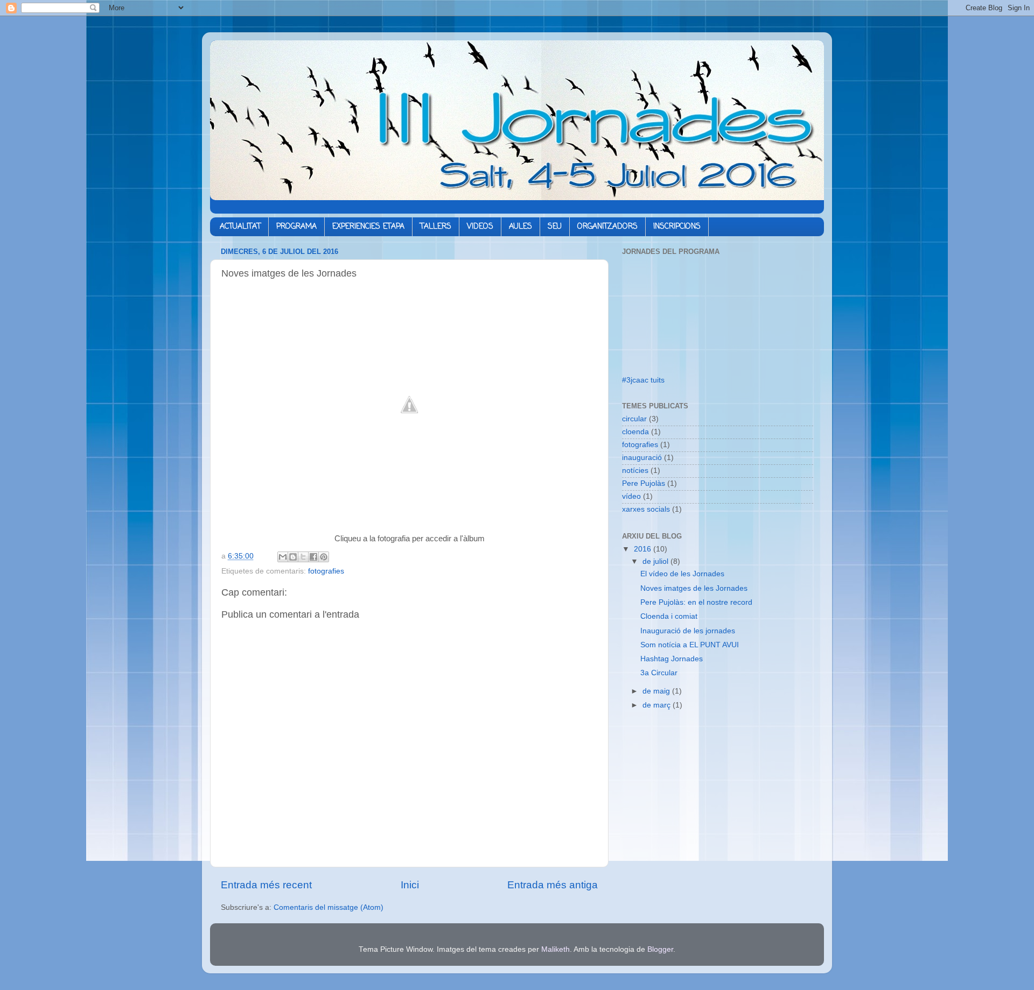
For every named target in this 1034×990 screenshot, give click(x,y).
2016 (643, 549)
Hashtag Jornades (671, 659)
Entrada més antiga (552, 884)
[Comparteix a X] (303, 556)
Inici (410, 884)
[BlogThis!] (293, 556)
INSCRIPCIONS (677, 226)
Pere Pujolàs (643, 483)
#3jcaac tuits (643, 380)
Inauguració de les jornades (687, 631)
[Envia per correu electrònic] (282, 556)
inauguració (642, 458)
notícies (635, 470)
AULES (520, 226)
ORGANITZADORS (607, 226)
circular (634, 419)
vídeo (631, 496)
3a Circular (658, 673)
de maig (657, 691)
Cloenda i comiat (668, 616)
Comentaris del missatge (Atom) (328, 907)
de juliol (656, 561)
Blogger (660, 949)
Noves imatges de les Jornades (693, 588)
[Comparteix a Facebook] (313, 556)
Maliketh (555, 949)
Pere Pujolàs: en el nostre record (696, 602)
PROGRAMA (296, 226)
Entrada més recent (266, 884)
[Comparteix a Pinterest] (323, 556)
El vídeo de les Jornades (682, 574)
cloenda (635, 432)
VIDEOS (480, 226)
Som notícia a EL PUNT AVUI (689, 645)
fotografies (326, 571)
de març (657, 705)
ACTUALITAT (240, 226)
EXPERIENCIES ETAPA (368, 226)
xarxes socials (646, 509)
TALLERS (435, 226)
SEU (555, 226)
